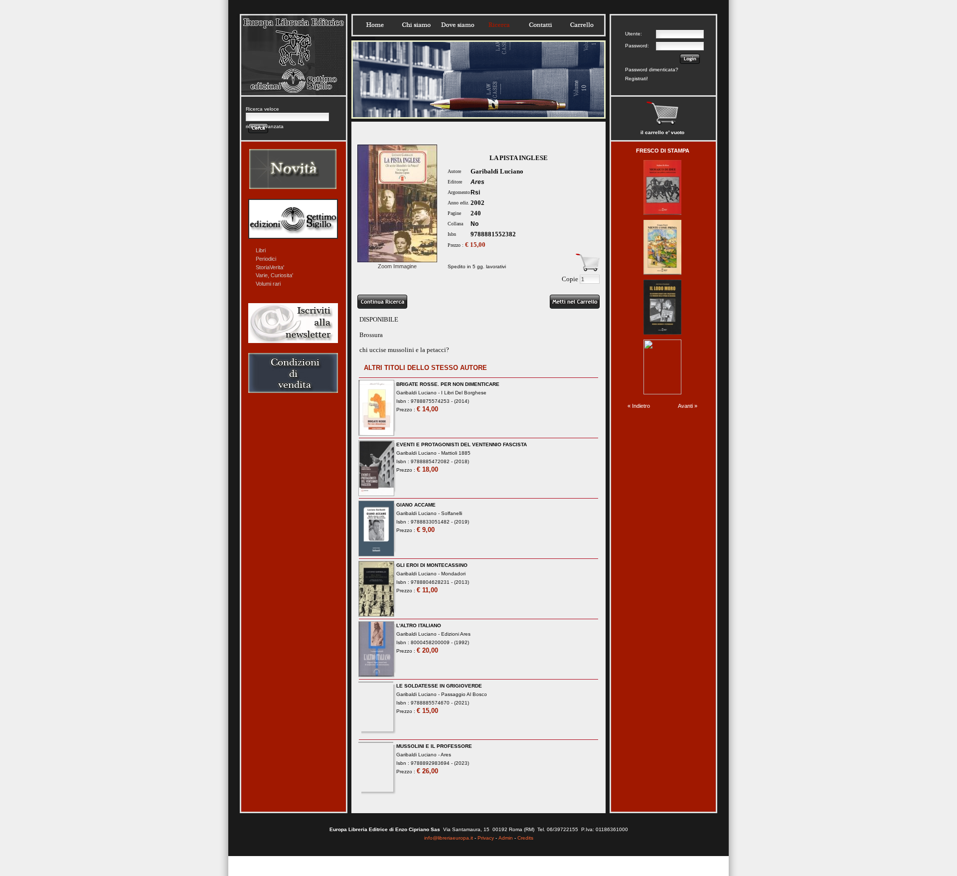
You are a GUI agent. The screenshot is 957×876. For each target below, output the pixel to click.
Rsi (475, 192)
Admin (505, 838)
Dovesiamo (457, 24)
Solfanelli (451, 513)
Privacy (486, 838)
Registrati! (636, 78)
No (474, 223)
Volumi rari (268, 284)
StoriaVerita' (270, 267)
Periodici (266, 259)
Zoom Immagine (397, 266)
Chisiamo (416, 24)
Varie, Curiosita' (274, 275)
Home (374, 24)
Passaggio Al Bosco (464, 694)
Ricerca (498, 24)
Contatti (540, 24)
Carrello (581, 24)
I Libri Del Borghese (463, 392)
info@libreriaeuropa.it (448, 838)
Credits (525, 838)
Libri (261, 250)
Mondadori (453, 573)
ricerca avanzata (265, 126)
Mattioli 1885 (456, 453)
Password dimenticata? (651, 69)
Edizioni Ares (456, 634)
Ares (477, 181)
